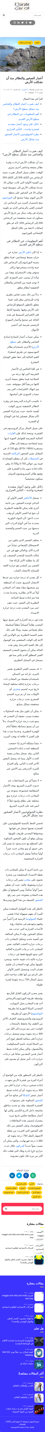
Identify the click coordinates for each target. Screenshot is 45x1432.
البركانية (15, 453)
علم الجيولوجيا (8, 1192)
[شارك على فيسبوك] (26, 1175)
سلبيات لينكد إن (26, 1363)
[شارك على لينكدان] (12, 1175)
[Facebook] (26, 22)
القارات (12, 433)
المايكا (26, 1095)
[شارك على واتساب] (33, 1175)
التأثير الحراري (21, 1184)
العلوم (37, 42)
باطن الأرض (24, 252)
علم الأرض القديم (23, 1192)
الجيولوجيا (31, 918)
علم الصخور (36, 1197)
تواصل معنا (29, 1427)
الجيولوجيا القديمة (34, 1188)
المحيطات (33, 458)
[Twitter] (22, 22)
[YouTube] (30, 22)
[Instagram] (15, 22)
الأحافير (28, 497)
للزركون (20, 1145)
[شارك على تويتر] (19, 1175)
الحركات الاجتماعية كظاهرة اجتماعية (19, 1248)
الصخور (39, 900)
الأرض (32, 1184)
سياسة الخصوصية (17, 1427)
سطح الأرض (36, 1192)
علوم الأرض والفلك (25, 42)
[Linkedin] (18, 22)
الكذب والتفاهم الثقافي (23, 1397)
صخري (16, 689)
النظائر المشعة (11, 1188)
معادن (27, 879)
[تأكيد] (4, 15)
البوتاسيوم (37, 1013)
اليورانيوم (7, 197)
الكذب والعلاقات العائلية (23, 1386)
